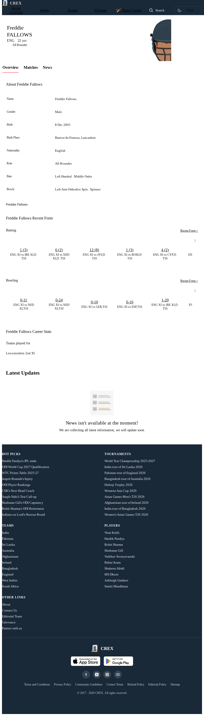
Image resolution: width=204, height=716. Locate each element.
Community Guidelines (88, 684)
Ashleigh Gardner (116, 580)
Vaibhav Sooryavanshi (119, 556)
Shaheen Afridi (114, 568)
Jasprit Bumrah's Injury (17, 479)
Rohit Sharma (113, 544)
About (6, 604)
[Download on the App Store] (86, 661)
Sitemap (175, 684)
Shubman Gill (113, 550)
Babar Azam (112, 562)
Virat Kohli (111, 533)
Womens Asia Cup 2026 (120, 491)
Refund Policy (135, 684)
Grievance (9, 622)
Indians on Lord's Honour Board (23, 514)
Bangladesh (10, 568)
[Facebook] (86, 675)
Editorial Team (12, 616)
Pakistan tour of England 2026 (125, 473)
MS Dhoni (111, 574)
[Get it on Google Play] (118, 661)
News (47, 67)
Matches (31, 67)
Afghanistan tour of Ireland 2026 (126, 502)
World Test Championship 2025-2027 (129, 461)
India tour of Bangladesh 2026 (125, 508)
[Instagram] (107, 675)
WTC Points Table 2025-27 (20, 473)
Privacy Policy (62, 684)
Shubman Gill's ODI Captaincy (22, 502)
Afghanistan (10, 556)
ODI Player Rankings (16, 485)
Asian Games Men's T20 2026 (124, 497)
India (5, 533)
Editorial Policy (157, 684)
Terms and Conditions (37, 684)
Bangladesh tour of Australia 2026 (127, 479)
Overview (10, 67)
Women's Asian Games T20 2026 (126, 514)
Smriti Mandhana (116, 586)
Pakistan (7, 538)
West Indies (9, 580)
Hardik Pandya (114, 538)
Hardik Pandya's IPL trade (19, 461)
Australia (8, 550)
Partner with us (12, 628)
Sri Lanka (8, 544)
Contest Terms (114, 684)
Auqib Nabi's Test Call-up (19, 497)
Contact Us (9, 610)
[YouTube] (118, 675)
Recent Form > (189, 230)
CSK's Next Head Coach (18, 491)
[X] (97, 675)
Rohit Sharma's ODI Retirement (23, 508)
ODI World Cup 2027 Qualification (25, 467)
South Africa (10, 586)
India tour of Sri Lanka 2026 (123, 467)
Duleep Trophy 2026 (118, 485)
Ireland (6, 562)
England (7, 574)
